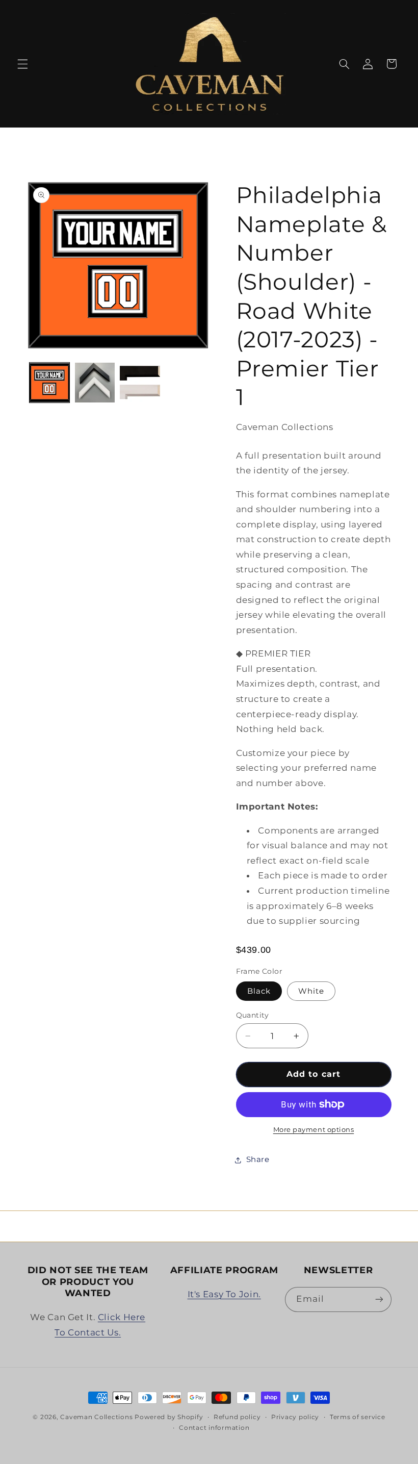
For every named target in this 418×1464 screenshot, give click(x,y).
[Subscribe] (378, 1299)
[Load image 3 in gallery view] (95, 382)
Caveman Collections (96, 1417)
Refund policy (237, 1417)
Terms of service (357, 1417)
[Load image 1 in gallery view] (49, 382)
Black (259, 991)
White (311, 991)
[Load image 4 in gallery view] (140, 382)
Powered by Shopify (169, 1417)
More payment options (313, 1129)
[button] (22, 63)
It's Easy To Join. (224, 1294)
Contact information (214, 1427)
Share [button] (258, 1159)
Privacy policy (295, 1417)
